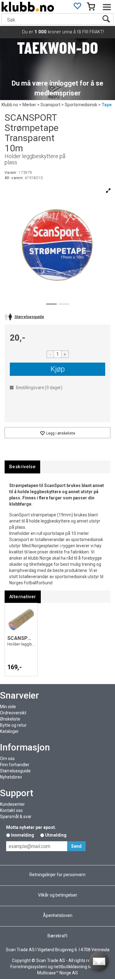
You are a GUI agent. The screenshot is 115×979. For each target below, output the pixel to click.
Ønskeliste (10, 718)
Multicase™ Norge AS (57, 972)
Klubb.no (10, 104)
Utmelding (56, 835)
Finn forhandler (14, 764)
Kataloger (9, 731)
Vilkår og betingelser (57, 895)
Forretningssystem (28, 966)
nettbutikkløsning (70, 966)
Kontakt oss (11, 810)
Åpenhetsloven (57, 915)
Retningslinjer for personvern (57, 874)
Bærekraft (57, 935)
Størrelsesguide (15, 770)
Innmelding (22, 835)
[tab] (22, 466)
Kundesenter (12, 804)
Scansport (50, 104)
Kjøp (58, 369)
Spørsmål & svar (16, 816)
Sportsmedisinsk (81, 104)
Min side (8, 706)
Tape (107, 104)
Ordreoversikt (13, 712)
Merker (29, 104)
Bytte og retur (13, 725)
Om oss (7, 758)
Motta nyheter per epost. (31, 827)
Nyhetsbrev (11, 777)
